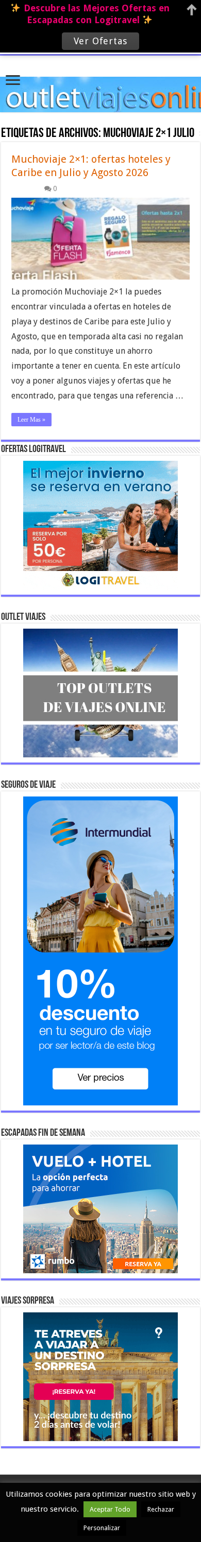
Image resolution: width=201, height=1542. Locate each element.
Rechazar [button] (160, 1509)
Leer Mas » (31, 419)
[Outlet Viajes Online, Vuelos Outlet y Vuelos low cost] (100, 82)
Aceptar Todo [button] (110, 1509)
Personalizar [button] (101, 1528)
